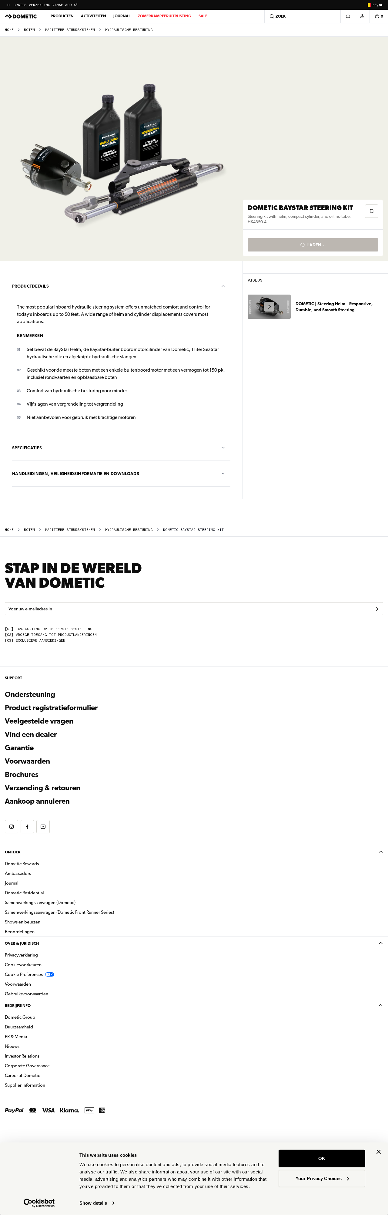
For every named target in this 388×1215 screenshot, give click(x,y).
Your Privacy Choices (319, 1178)
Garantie (19, 748)
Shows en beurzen (22, 922)
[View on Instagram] (11, 826)
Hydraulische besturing (129, 30)
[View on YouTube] (43, 826)
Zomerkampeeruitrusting (164, 16)
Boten (29, 30)
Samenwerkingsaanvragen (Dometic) (40, 902)
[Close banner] (378, 1152)
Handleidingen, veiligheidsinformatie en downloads (75, 473)
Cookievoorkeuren (23, 964)
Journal (121, 16)
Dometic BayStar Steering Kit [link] (193, 530)
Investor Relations (41, 1056)
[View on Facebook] (27, 826)
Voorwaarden (27, 761)
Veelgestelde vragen (39, 721)
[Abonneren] (377, 609)
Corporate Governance (46, 1065)
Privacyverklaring (21, 955)
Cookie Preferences (24, 974)
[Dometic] (21, 16)
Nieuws (31, 1046)
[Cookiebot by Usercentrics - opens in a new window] (39, 1203)
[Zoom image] (124, 149)
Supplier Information (25, 1085)
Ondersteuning (30, 694)
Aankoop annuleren (37, 801)
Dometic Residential (43, 893)
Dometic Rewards (22, 863)
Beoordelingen (20, 931)
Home (9, 30)
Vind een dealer (31, 734)
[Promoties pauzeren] (8, 4)
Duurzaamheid (19, 1027)
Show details (93, 1203)
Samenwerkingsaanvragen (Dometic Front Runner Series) (59, 912)
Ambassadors (18, 873)
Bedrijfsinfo (18, 1005)
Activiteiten (93, 16)
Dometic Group (39, 1017)
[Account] (362, 16)
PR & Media (35, 1036)
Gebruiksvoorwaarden (26, 994)
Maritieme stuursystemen (70, 30)
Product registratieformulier (51, 708)
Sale (203, 16)
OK (321, 1158)
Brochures (54, 774)
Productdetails (30, 286)
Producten (62, 16)
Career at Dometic (41, 1075)
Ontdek (12, 852)
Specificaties (27, 447)
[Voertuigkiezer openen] (347, 16)
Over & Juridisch (22, 943)
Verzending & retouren (42, 788)
